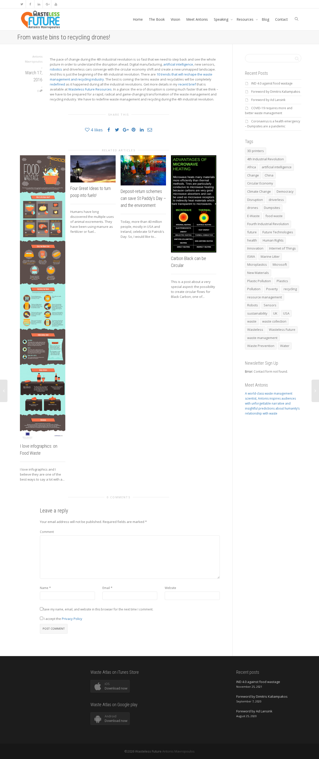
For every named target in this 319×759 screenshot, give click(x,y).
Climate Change (259, 191)
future (252, 232)
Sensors (270, 305)
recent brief (187, 84)
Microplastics (257, 264)
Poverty (272, 289)
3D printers (255, 151)
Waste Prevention (260, 345)
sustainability (257, 313)
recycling (290, 289)
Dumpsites (272, 207)
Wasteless (255, 329)
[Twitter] (22, 4)
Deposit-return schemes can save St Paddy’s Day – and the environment (143, 198)
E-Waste (253, 216)
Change (253, 175)
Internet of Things (282, 248)
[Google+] (47, 4)
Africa (251, 167)
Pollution (253, 289)
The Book (157, 19)
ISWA (251, 256)
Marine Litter (270, 256)
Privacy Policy (72, 618)
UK (275, 313)
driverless (276, 199)
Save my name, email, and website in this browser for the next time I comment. (98, 609)
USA (286, 313)
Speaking (221, 19)
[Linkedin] (39, 4)
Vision (175, 19)
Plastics (282, 281)
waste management (262, 338)
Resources (245, 19)
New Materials (258, 272)
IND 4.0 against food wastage (272, 83)
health (252, 240)
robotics (56, 69)
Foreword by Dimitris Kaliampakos (275, 91)
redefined (57, 84)
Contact (281, 19)
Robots (252, 305)
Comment (47, 532)
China (269, 175)
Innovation (255, 248)
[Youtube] (56, 4)
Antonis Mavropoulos (178, 751)
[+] (42, 297)
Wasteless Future (282, 329)
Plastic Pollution (259, 281)
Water (284, 345)
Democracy (285, 191)
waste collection (274, 321)
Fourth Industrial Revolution (268, 224)
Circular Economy (260, 183)
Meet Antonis (197, 19)
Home (138, 19)
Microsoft (280, 264)
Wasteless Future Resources (90, 89)
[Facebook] (30, 4)
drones (252, 207)
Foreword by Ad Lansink (268, 100)
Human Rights (273, 240)
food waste (274, 216)
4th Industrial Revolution (265, 159)
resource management (264, 297)
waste (251, 321)
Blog (265, 19)
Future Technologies (277, 232)
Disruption (255, 199)
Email (106, 588)
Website (170, 588)
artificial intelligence (178, 64)
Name (44, 588)
